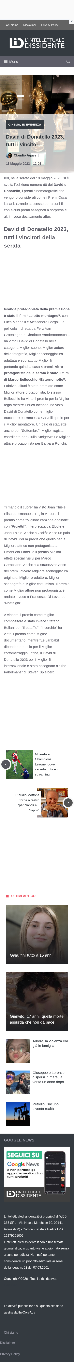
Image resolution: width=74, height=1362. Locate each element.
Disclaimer (29, 24)
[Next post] (68, 802)
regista (58, 431)
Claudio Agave (25, 155)
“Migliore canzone (39, 520)
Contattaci (11, 1285)
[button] (68, 61)
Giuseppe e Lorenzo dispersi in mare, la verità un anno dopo (49, 1077)
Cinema (14, 124)
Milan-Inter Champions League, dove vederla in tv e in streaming (47, 764)
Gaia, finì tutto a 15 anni (31, 955)
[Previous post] (5, 764)
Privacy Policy (49, 24)
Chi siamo (12, 24)
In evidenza (31, 124)
